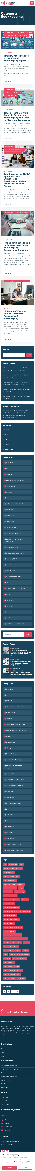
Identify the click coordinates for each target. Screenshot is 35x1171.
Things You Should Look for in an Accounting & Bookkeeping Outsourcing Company (17, 246)
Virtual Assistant (10, 612)
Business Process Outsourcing (14, 480)
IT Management (10, 521)
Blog (2, 1056)
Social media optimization (12, 950)
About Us (4, 1049)
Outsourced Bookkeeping (13, 533)
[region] (17, 1161)
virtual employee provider (11, 974)
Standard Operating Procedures (15, 588)
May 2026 (6, 439)
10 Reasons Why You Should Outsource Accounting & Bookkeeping (15, 315)
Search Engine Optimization (12, 943)
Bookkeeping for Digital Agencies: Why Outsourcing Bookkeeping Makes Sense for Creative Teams (17, 180)
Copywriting (8, 492)
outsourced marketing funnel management (14, 540)
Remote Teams (10, 565)
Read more (7, 81)
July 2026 (6, 430)
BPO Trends (8, 474)
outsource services (23, 212)
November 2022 (8, 449)
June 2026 (6, 434)
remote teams (23, 939)
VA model (7, 958)
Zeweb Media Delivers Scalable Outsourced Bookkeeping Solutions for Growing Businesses (17, 116)
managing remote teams (11, 900)
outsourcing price (9, 931)
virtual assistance (9, 962)
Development (8, 892)
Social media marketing (11, 947)
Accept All (9, 1167)
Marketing (25, 900)
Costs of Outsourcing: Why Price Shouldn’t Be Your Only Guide (20, 663)
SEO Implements (10, 571)
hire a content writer (10, 896)
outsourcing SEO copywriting (12, 935)
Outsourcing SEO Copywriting (14, 559)
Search (6, 349)
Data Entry (4, 1084)
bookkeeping (9, 32)
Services (3, 1052)
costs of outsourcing (10, 880)
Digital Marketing (10, 510)
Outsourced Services (11, 547)
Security (26, 943)
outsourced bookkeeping (13, 92)
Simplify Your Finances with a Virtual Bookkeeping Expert (16, 58)
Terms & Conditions (7, 1100)
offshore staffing (9, 903)
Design (21, 888)
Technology (8, 594)
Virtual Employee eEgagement (14, 624)
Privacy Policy (5, 1097)
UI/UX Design (9, 606)
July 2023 (6, 444)
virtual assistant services (24, 32)
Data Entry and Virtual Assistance (15, 504)
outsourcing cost (9, 923)
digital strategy (19, 892)
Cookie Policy (5, 1104)
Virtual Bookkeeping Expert (13, 618)
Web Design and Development (10, 1069)
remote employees (9, 939)
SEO (2, 1073)
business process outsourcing (14, 149)
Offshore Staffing (10, 527)
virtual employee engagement (13, 970)
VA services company (19, 958)
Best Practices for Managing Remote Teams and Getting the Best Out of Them (21, 673)
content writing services (11, 876)
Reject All (25, 1167)
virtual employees (10, 35)
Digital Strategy (10, 515)
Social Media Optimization (13, 577)
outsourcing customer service (13, 927)
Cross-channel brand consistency (15, 498)
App (5, 864)
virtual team (23, 35)
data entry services (10, 888)
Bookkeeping (9, 463)
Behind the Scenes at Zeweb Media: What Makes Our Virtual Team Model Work (20, 653)
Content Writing (10, 486)
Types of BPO (9, 600)
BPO (6, 468)
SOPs (6, 582)
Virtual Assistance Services (9, 1065)
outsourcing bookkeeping (13, 153)
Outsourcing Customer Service (14, 553)
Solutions (25, 950)
